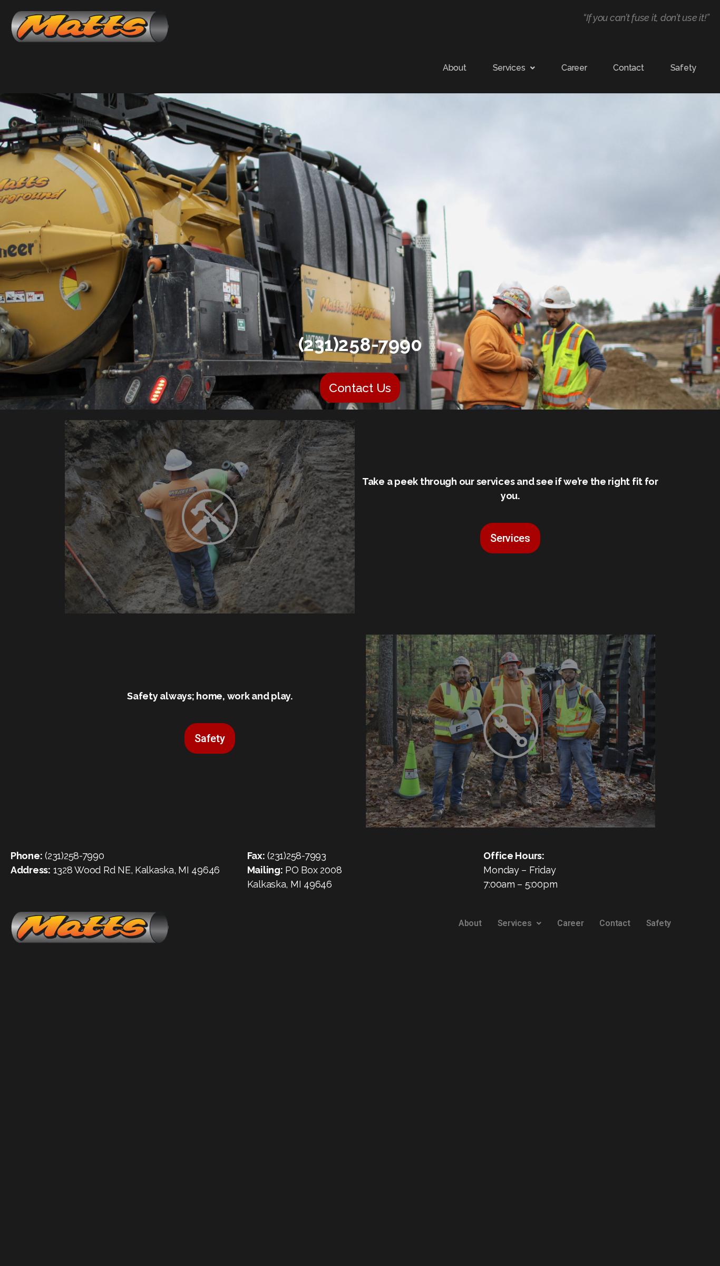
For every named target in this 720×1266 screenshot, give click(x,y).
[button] (514, 68)
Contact (628, 68)
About (454, 68)
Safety (683, 68)
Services (509, 68)
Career (574, 68)
